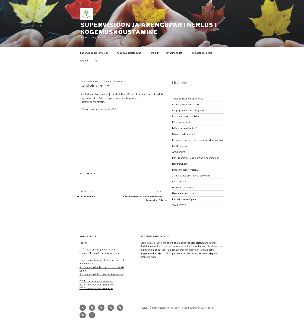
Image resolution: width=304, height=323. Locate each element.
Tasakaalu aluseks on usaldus (187, 98)
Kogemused (118, 81)
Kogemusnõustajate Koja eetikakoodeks (101, 274)
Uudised (90, 174)
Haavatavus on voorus (184, 193)
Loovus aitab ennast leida (185, 116)
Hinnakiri (154, 52)
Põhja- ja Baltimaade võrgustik (188, 110)
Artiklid (84, 60)
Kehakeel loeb (179, 181)
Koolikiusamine (180, 146)
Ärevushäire (178, 151)
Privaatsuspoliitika (201, 52)
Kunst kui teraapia (181, 122)
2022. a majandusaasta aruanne (96, 288)
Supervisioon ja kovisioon (94, 52)
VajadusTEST (179, 205)
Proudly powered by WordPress (196, 307)
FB (96, 60)
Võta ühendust (173, 52)
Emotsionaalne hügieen (184, 199)
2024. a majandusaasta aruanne (96, 281)
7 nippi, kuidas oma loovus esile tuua (191, 175)
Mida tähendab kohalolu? (185, 169)
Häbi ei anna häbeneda (184, 187)
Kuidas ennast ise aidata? (185, 104)
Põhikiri (83, 242)
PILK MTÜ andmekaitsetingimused (158, 307)
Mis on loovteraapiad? (183, 134)
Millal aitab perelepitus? (184, 128)
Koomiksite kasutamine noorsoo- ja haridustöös (197, 140)
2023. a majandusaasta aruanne (96, 284)
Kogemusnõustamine (129, 52)
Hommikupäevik (180, 163)
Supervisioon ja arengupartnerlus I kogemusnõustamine (148, 28)
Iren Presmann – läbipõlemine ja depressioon (195, 158)
